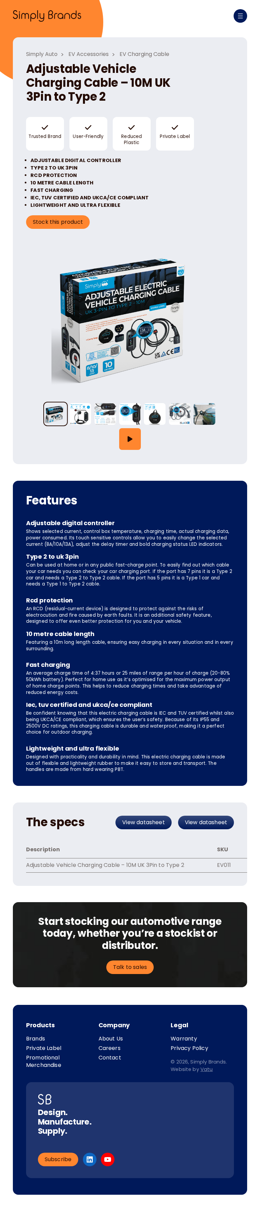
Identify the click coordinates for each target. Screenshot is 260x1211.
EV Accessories (88, 54)
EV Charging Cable (144, 54)
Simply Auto (42, 54)
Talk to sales (130, 967)
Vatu (206, 1069)
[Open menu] (240, 16)
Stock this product (58, 222)
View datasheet (143, 822)
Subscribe (58, 1159)
